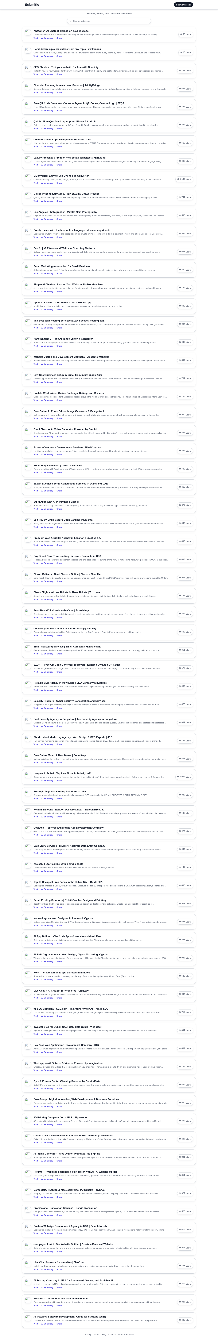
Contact (112, 1334)
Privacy (88, 1334)
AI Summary (47, 38)
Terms (97, 1334)
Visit (36, 38)
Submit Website (183, 5)
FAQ (104, 1334)
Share (59, 38)
